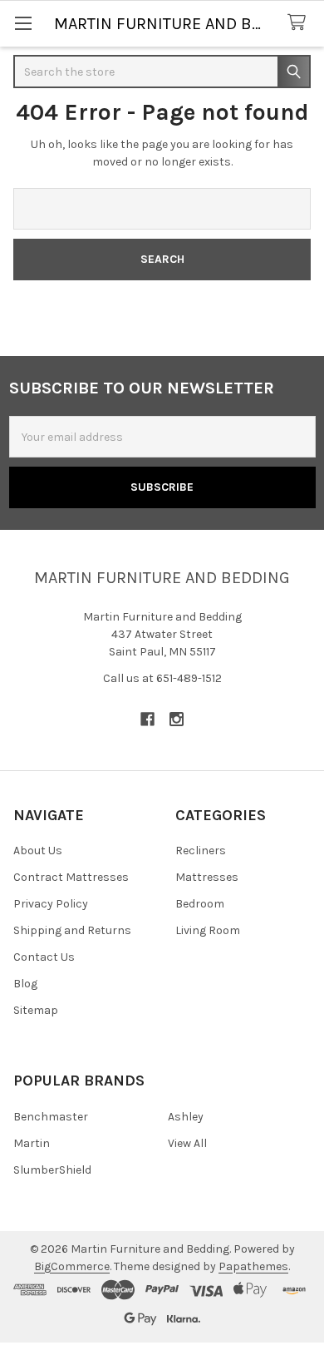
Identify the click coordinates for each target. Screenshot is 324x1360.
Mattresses (206, 877)
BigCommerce (72, 1266)
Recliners (200, 850)
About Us (37, 850)
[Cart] (300, 23)
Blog (25, 984)
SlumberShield (52, 1170)
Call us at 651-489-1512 (162, 678)
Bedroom (199, 904)
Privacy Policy (50, 904)
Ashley (186, 1117)
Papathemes (253, 1266)
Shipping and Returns (72, 930)
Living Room (207, 930)
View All (187, 1143)
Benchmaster (50, 1117)
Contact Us (44, 957)
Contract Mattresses (71, 877)
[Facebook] (147, 719)
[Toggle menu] (23, 23)
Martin (31, 1143)
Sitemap (35, 1010)
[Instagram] (176, 719)
